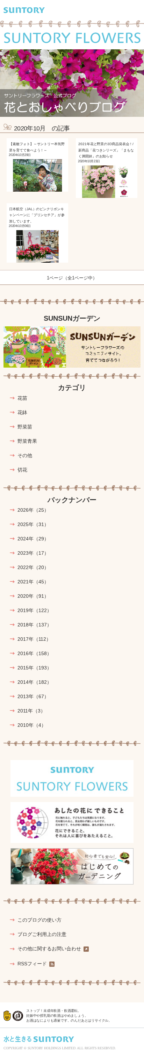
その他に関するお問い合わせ (49, 948)
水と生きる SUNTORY (38, 1039)
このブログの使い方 (39, 919)
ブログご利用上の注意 (41, 934)
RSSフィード (32, 963)
